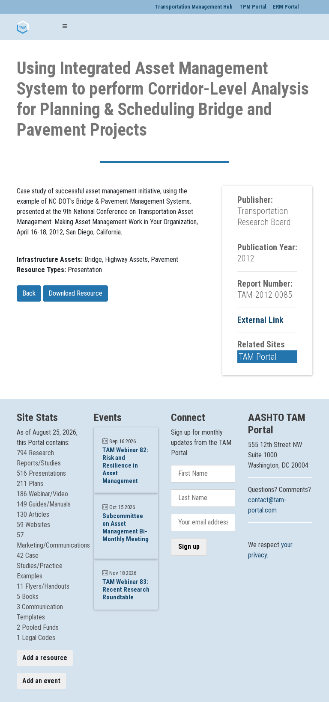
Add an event (41, 681)
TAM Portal (258, 357)
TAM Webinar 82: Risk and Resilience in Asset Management (125, 465)
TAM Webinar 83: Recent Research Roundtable (126, 589)
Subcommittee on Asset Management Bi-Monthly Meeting (125, 527)
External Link (260, 320)
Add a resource (44, 658)
